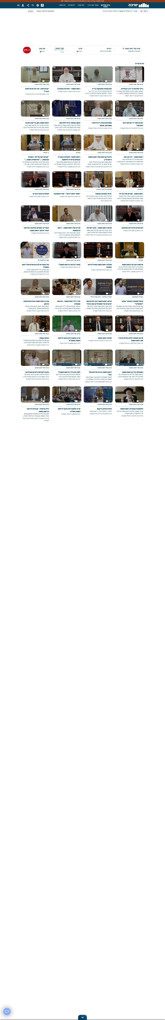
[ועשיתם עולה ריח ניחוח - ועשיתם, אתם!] (98, 116)
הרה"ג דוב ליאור (138, 416)
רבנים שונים (76, 414)
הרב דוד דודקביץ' (137, 128)
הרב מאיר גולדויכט (74, 197)
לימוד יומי (144, 11)
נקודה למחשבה (137, 297)
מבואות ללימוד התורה (104, 189)
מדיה (80, 49)
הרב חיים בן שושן (74, 167)
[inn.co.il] (42, 5)
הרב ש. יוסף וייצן (106, 96)
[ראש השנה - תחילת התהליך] (66, 81)
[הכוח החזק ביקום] (98, 402)
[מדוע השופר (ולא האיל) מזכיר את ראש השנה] (129, 331)
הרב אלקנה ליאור (106, 201)
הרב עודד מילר (107, 311)
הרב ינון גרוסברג (138, 311)
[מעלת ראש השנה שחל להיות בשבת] (98, 258)
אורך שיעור (59, 48)
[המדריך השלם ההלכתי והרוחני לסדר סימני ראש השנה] (35, 221)
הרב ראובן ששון (75, 343)
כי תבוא (46, 153)
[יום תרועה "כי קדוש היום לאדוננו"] (129, 116)
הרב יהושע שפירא (43, 94)
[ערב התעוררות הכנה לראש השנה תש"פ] (66, 402)
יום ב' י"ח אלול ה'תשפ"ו (127, 11)
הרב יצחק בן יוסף (43, 197)
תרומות (62, 5)
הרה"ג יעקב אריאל (106, 128)
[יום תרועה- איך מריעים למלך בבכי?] (35, 82)
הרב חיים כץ (139, 96)
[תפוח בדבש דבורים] (35, 186)
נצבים (78, 153)
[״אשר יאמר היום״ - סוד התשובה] (66, 186)
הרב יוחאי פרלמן (75, 238)
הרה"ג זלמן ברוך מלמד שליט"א (39, 418)
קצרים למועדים (43, 260)
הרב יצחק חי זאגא (137, 164)
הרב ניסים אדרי (107, 414)
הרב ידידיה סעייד (43, 274)
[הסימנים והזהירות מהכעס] (129, 220)
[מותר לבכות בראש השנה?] (66, 257)
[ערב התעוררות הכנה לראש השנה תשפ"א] (66, 331)
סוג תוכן (42, 49)
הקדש (30, 11)
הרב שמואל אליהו (74, 130)
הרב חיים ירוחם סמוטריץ (104, 382)
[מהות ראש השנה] (98, 330)
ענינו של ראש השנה (136, 84)
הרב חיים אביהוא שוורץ (104, 167)
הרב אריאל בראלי (43, 379)
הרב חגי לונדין (44, 233)
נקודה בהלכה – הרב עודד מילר (101, 297)
